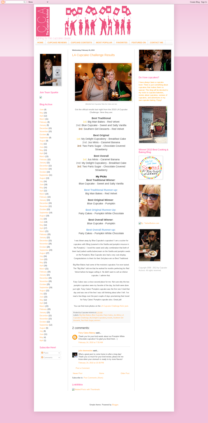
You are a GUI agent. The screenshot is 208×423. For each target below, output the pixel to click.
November (44, 131)
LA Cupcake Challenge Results (93, 55)
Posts (45, 353)
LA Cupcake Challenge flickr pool (114, 306)
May (41, 113)
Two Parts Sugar (87, 320)
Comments (47, 357)
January (43, 125)
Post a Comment (83, 368)
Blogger (115, 405)
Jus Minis (117, 315)
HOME (40, 42)
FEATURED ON (139, 42)
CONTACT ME (156, 42)
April (41, 116)
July (41, 144)
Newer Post (77, 373)
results (109, 318)
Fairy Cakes (108, 315)
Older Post (125, 373)
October (43, 134)
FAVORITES (121, 42)
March (42, 119)
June (42, 109)
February (43, 122)
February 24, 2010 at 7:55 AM (91, 342)
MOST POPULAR (104, 42)
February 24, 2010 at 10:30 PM (91, 363)
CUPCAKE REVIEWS (57, 42)
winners (97, 320)
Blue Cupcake (97, 315)
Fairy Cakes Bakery (87, 333)
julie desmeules (85, 351)
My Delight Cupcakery (98, 318)
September (44, 138)
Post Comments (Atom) (93, 378)
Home (101, 373)
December (44, 128)
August (42, 141)
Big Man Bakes (85, 315)
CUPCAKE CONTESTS (81, 42)
